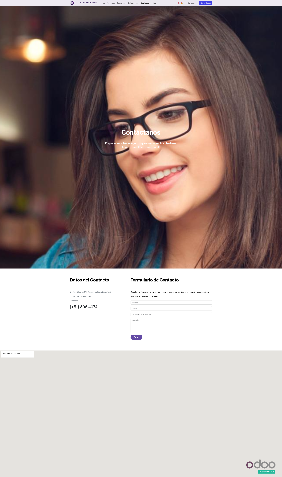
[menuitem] (103, 3)
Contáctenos (206, 3)
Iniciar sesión (191, 3)
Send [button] (136, 337)
